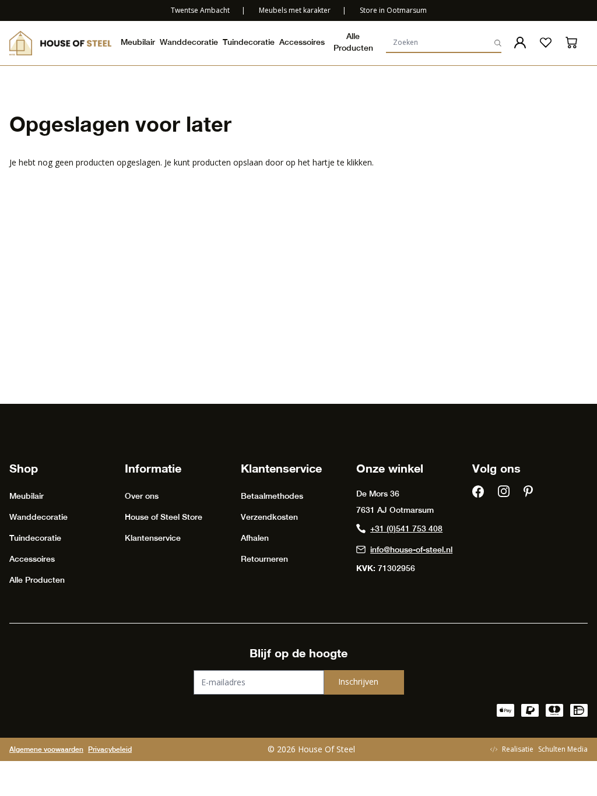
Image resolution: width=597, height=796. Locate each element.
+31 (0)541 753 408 (406, 528)
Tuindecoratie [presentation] (249, 42)
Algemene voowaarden (46, 749)
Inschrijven (358, 681)
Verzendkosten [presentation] (269, 517)
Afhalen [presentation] (255, 538)
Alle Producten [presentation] (353, 41)
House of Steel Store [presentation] (163, 517)
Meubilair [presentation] (138, 42)
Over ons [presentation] (142, 496)
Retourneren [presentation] (264, 558)
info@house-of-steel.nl (411, 549)
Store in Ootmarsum (393, 10)
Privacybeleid (110, 749)
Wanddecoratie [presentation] (189, 42)
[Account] (520, 42)
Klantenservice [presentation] (153, 538)
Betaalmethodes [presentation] (272, 496)
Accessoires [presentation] (302, 42)
